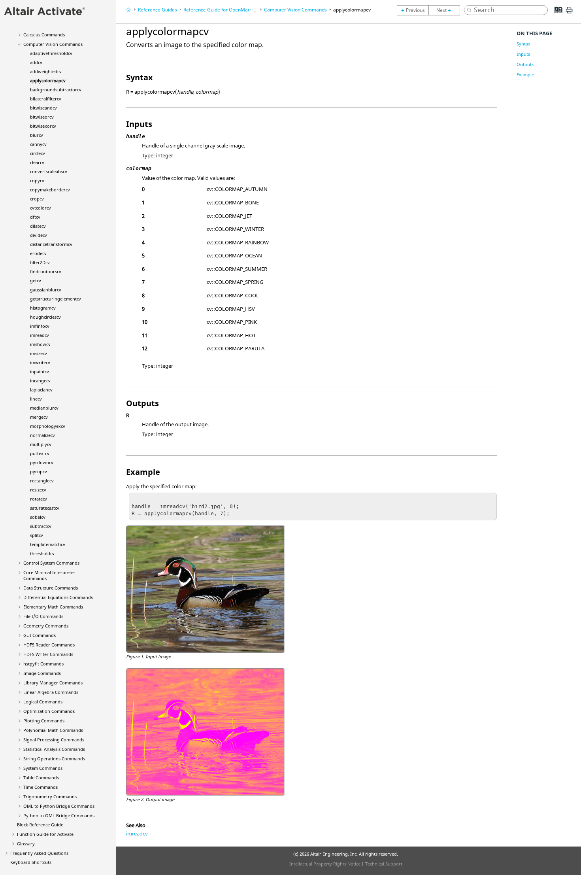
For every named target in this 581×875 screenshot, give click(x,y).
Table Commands (41, 778)
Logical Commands (42, 702)
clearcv (37, 162)
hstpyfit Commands (43, 664)
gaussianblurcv (45, 290)
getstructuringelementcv (55, 299)
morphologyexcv (47, 426)
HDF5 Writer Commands (48, 654)
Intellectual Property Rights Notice (324, 864)
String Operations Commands (54, 759)
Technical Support (383, 864)
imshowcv (40, 344)
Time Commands (40, 787)
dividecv (38, 235)
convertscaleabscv (48, 171)
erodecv (38, 253)
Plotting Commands (43, 721)
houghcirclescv (45, 317)
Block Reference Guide (40, 825)
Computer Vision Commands (53, 44)
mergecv (39, 417)
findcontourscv (45, 271)
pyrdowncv (41, 462)
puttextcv (39, 453)
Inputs (523, 54)
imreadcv (39, 335)
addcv (36, 62)
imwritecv (40, 362)
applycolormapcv (48, 80)
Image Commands (42, 673)
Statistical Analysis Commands (54, 749)
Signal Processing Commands (53, 740)
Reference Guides (157, 9)
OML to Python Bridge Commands (58, 806)
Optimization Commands (49, 711)
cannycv (38, 144)
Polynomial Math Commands (53, 730)
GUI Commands (39, 635)
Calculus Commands (44, 35)
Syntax (523, 44)
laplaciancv (41, 390)
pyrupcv (38, 471)
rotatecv (38, 499)
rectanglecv (42, 481)
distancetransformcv (51, 244)
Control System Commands (51, 563)
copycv (37, 180)
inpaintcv (39, 371)
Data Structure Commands (50, 588)
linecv (36, 399)
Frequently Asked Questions (39, 853)
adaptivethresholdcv (51, 53)
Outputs (525, 64)
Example (525, 74)
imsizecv (38, 353)
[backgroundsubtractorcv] (446, 10)
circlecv (37, 153)
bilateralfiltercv (45, 99)
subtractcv (40, 526)
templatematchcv (47, 544)
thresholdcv (42, 553)
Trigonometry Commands (50, 796)
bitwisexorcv (43, 126)
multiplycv (40, 444)
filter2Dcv (40, 262)
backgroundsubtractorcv (55, 90)
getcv (35, 280)
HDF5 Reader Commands (49, 645)
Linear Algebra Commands (50, 692)
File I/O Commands (43, 616)
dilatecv (38, 226)
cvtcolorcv (40, 208)
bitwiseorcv (42, 117)
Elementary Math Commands (53, 607)
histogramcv (43, 308)
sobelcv (37, 517)
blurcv (36, 135)
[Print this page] (569, 13)
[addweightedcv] (412, 10)
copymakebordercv (50, 190)
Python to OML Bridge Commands (58, 815)
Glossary (26, 844)
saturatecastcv (44, 508)
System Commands (42, 768)
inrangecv (40, 381)
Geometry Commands (45, 626)
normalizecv (42, 435)
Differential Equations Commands (58, 597)
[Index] (555, 15)
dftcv (35, 217)
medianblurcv (44, 408)
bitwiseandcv (43, 108)
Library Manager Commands (53, 683)
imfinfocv (39, 326)
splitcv (36, 535)
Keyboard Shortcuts (30, 862)
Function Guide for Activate (45, 834)
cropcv (37, 199)
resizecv (38, 490)
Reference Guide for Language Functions (241, 9)
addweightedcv (46, 71)
